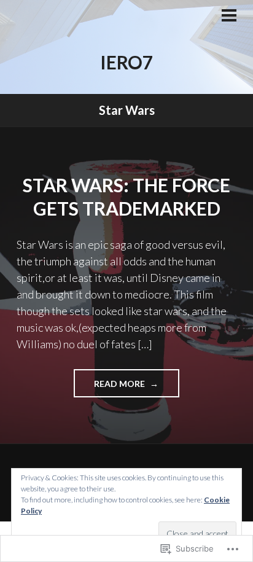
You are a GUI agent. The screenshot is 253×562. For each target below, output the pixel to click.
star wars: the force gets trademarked (126, 196)
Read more (110, 387)
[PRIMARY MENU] (229, 16)
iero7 (126, 62)
